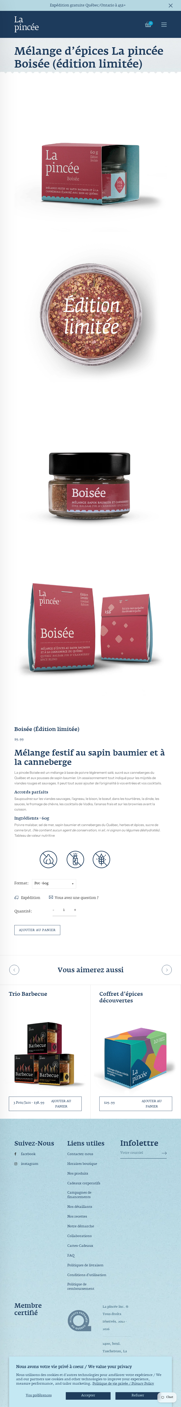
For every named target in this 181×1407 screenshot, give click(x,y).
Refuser (138, 1396)
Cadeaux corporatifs (83, 1184)
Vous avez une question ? (76, 898)
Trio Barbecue (28, 995)
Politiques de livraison (85, 1266)
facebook (28, 1154)
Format (20, 884)
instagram (29, 1164)
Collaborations (79, 1236)
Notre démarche (80, 1227)
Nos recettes (77, 1217)
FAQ (70, 1256)
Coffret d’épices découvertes (121, 998)
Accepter (88, 1396)
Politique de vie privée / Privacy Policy (123, 1384)
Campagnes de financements (79, 1195)
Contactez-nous (80, 1154)
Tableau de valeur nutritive (34, 835)
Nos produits (77, 1174)
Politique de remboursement (80, 1287)
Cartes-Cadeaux (80, 1246)
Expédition (30, 898)
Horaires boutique (82, 1164)
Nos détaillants (79, 1207)
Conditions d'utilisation (86, 1275)
